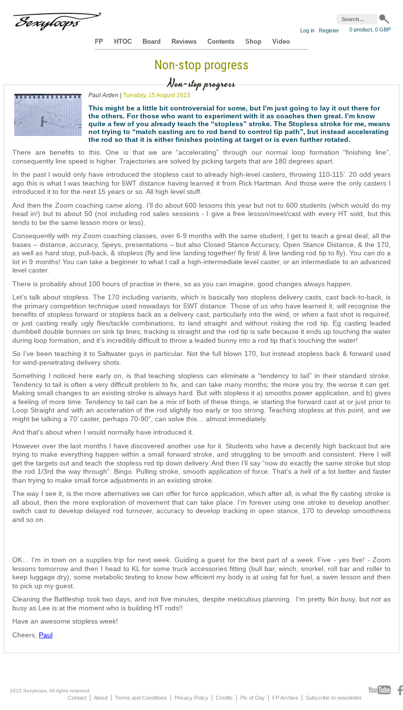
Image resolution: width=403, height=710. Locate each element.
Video (281, 41)
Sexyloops (57, 19)
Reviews (184, 41)
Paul (46, 635)
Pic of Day (252, 698)
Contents (220, 41)
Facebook (400, 690)
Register (329, 30)
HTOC (123, 41)
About (101, 698)
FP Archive (285, 698)
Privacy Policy (191, 698)
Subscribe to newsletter (334, 698)
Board (152, 41)
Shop (253, 41)
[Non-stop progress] (48, 138)
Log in (307, 30)
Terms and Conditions (141, 698)
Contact (77, 698)
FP (99, 41)
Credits (224, 698)
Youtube (381, 690)
